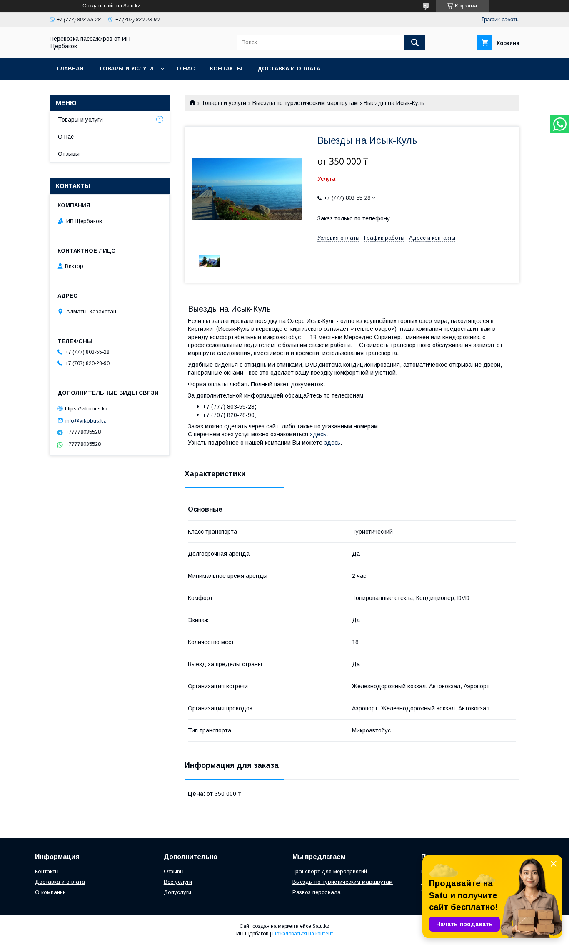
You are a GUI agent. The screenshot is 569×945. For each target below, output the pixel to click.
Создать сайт (98, 6)
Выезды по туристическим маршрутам (305, 103)
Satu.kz (320, 926)
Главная (70, 68)
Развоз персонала (316, 892)
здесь (318, 434)
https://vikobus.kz (86, 408)
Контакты (226, 68)
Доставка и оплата (60, 882)
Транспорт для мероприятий (329, 871)
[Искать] (414, 42)
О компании (50, 892)
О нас (186, 68)
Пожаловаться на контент (302, 934)
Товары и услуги (126, 68)
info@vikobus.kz (85, 420)
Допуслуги (177, 892)
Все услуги (178, 882)
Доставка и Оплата (288, 68)
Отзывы (69, 153)
